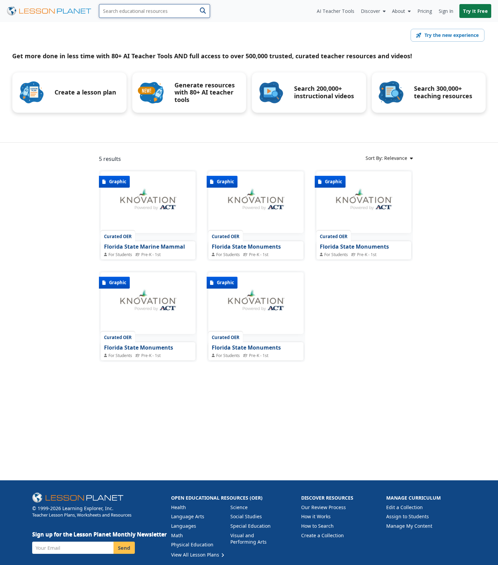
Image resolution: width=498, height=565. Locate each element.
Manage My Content (409, 526)
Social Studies (246, 516)
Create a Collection (322, 535)
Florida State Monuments (246, 246)
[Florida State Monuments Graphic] (256, 202)
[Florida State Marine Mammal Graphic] (148, 202)
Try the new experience (451, 35)
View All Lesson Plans (196, 554)
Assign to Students (407, 516)
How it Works (316, 516)
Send (124, 547)
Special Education (250, 526)
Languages (183, 526)
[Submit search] (202, 11)
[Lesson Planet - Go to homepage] (53, 11)
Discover (370, 11)
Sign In (446, 11)
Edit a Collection (404, 507)
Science (239, 507)
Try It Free (475, 11)
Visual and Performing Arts (248, 538)
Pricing (424, 11)
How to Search (317, 526)
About (398, 11)
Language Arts (187, 516)
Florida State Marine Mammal (144, 246)
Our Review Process (323, 507)
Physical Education (192, 544)
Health (178, 507)
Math (177, 535)
